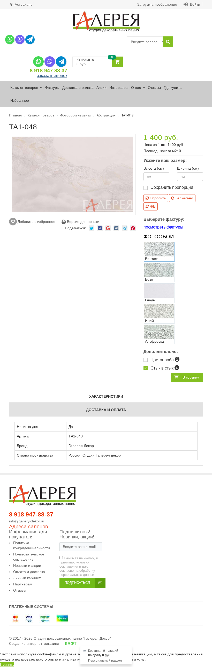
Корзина (94, 651)
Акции (101, 87)
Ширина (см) (188, 168)
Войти (194, 4)
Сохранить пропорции (171, 187)
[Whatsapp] (9, 39)
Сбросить (157, 198)
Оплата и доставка (29, 572)
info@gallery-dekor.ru (26, 521)
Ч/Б (152, 206)
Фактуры (52, 87)
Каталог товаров (24, 87)
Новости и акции (27, 565)
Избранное (19, 100)
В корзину (191, 377)
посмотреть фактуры (163, 227)
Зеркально (183, 198)
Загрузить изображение (157, 4)
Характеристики (106, 396)
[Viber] (20, 39)
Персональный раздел (105, 660)
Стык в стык (162, 368)
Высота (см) (153, 168)
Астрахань (23, 4)
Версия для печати (82, 221)
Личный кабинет (27, 578)
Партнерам (22, 584)
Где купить (172, 87)
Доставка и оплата (78, 87)
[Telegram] (30, 39)
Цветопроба (162, 360)
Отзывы (154, 87)
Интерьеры (118, 87)
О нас (136, 87)
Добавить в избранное (36, 221)
